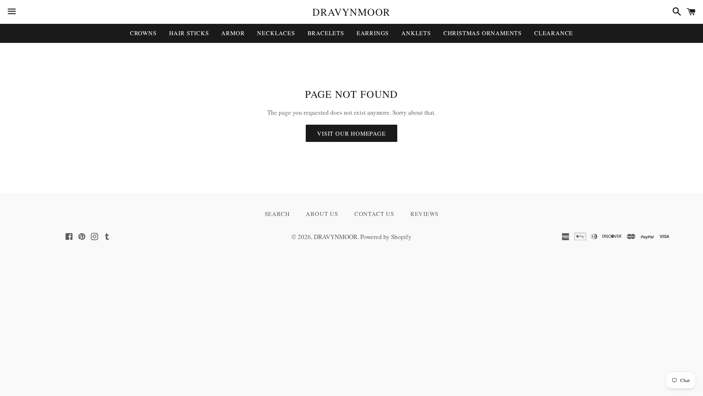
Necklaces (276, 33)
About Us (322, 213)
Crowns (143, 33)
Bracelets (326, 33)
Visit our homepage (351, 133)
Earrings (373, 33)
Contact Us (374, 213)
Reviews (424, 213)
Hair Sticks (189, 33)
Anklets (416, 33)
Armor (233, 33)
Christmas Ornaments (482, 33)
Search (277, 213)
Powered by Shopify (386, 236)
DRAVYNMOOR (351, 12)
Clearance (553, 33)
